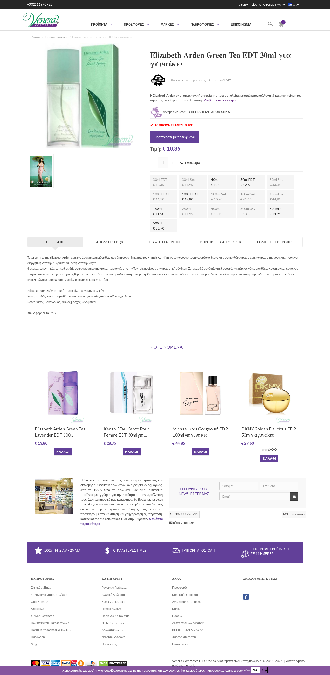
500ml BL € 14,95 (276, 211)
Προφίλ (177, 616)
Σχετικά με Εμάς (41, 587)
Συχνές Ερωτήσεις (42, 616)
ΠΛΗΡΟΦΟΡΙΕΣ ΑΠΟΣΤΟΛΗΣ (220, 242)
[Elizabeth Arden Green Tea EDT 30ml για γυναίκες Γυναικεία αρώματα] (82, 95)
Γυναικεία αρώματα (56, 36)
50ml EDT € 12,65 (247, 182)
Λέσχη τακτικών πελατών (188, 623)
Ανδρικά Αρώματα (113, 595)
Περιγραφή (55, 242)
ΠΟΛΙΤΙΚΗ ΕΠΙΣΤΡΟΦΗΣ (275, 242)
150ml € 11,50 (158, 211)
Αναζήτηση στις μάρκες (187, 602)
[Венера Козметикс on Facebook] (246, 597)
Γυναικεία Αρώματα (114, 587)
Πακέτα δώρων (111, 609)
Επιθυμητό (192, 163)
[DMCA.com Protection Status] (113, 663)
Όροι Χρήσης (39, 602)
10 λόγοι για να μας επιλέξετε (49, 595)
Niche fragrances (113, 623)
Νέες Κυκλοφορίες (113, 637)
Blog (34, 644)
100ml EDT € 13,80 (190, 196)
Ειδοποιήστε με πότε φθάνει (174, 137)
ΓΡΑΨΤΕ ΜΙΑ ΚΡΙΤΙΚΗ (165, 242)
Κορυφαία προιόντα (185, 595)
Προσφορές (109, 644)
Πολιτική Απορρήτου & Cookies (51, 630)
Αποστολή (37, 609)
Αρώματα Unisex (112, 630)
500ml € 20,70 (158, 225)
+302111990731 (39, 4)
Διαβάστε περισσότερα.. (220, 100)
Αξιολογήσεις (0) (110, 242)
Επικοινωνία (241, 24)
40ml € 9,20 (215, 182)
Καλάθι (62, 452)
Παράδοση (38, 637)
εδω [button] (247, 670)
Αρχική (36, 36)
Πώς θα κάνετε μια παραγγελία (50, 623)
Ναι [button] (255, 670)
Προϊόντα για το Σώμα (115, 616)
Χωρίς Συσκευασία (113, 602)
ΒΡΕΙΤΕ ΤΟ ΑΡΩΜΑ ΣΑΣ (187, 630)
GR (294, 4)
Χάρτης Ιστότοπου (184, 637)
